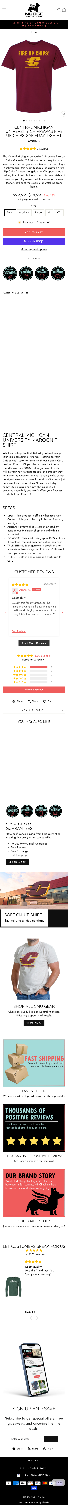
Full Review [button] (19, 631)
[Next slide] (62, 611)
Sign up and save (33, 1468)
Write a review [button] (34, 689)
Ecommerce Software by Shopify (34, 1502)
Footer (33, 1460)
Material (34, 258)
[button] (28, 149)
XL (49, 212)
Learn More (17, 862)
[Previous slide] (5, 611)
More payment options (34, 249)
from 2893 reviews (34, 1254)
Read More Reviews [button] (34, 643)
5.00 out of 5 (42, 656)
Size (34, 206)
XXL (59, 212)
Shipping (22, 199)
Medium (24, 212)
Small (10, 212)
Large (38, 212)
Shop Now (34, 1022)
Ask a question (34, 710)
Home (34, 32)
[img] (20, 585)
